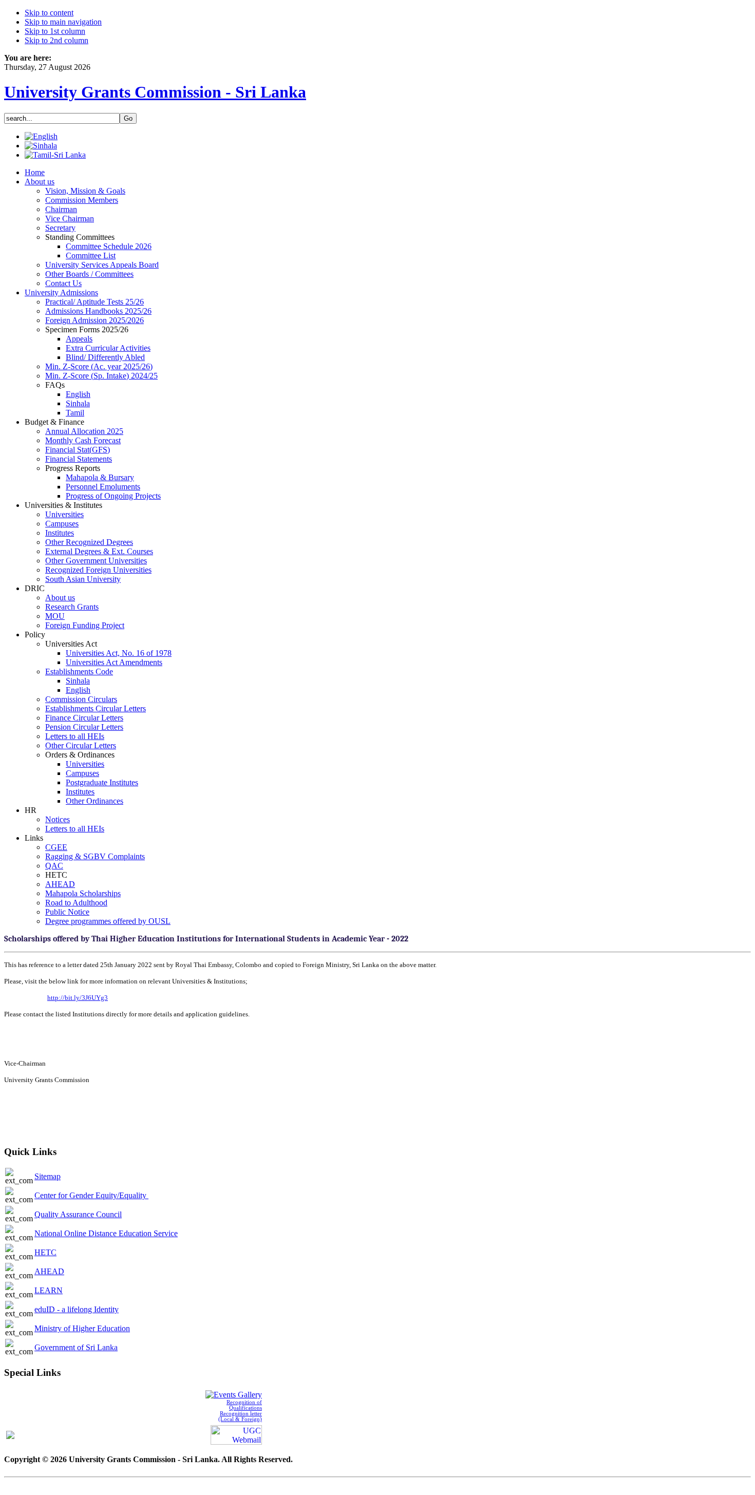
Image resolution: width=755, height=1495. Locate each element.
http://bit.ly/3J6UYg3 (77, 997)
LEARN (48, 1290)
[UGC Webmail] (236, 1433)
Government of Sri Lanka (76, 1347)
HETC (45, 1252)
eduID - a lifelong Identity (76, 1309)
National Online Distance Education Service (106, 1233)
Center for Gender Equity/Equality (91, 1195)
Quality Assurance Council (78, 1214)
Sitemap (47, 1176)
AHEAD (49, 1271)
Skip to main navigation (63, 21)
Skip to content (49, 12)
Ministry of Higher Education (82, 1328)
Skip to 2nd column (56, 40)
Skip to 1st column (55, 31)
